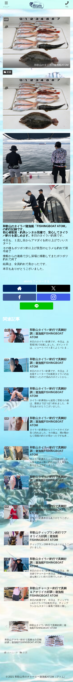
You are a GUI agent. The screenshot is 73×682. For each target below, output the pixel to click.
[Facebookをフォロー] (19, 297)
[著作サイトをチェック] (19, 288)
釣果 (9, 72)
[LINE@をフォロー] (36, 306)
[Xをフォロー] (53, 288)
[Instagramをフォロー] (53, 297)
